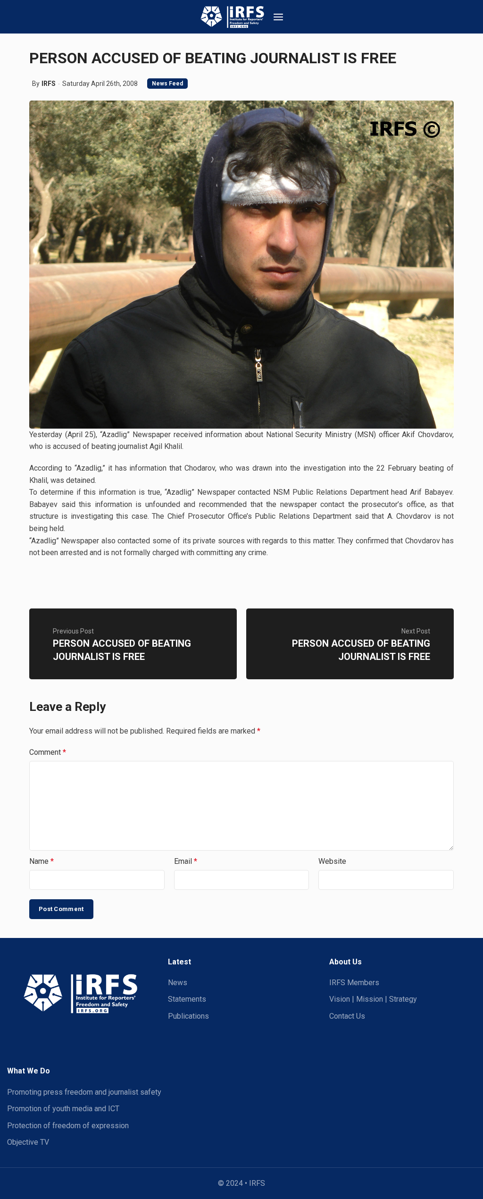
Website (332, 861)
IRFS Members (354, 982)
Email (185, 861)
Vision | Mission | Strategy (373, 999)
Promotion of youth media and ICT (63, 1108)
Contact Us (347, 1016)
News (177, 982)
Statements (187, 999)
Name (41, 861)
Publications (188, 1016)
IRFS (49, 83)
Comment (47, 752)
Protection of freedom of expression (68, 1125)
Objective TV (28, 1142)
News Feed (167, 83)
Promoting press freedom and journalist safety (84, 1092)
